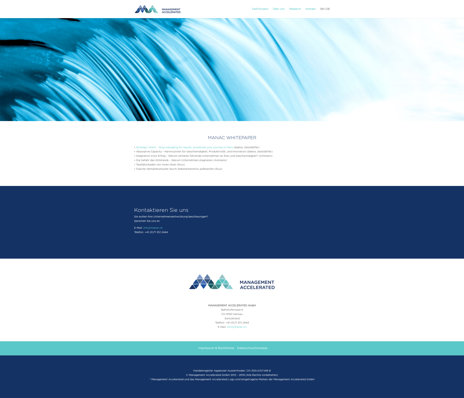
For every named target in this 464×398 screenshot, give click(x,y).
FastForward (260, 9)
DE (328, 9)
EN (322, 9)
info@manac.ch (153, 228)
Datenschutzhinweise (252, 348)
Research (295, 9)
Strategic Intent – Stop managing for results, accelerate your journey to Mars (184, 147)
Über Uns (279, 9)
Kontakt (311, 9)
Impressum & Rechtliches (216, 348)
